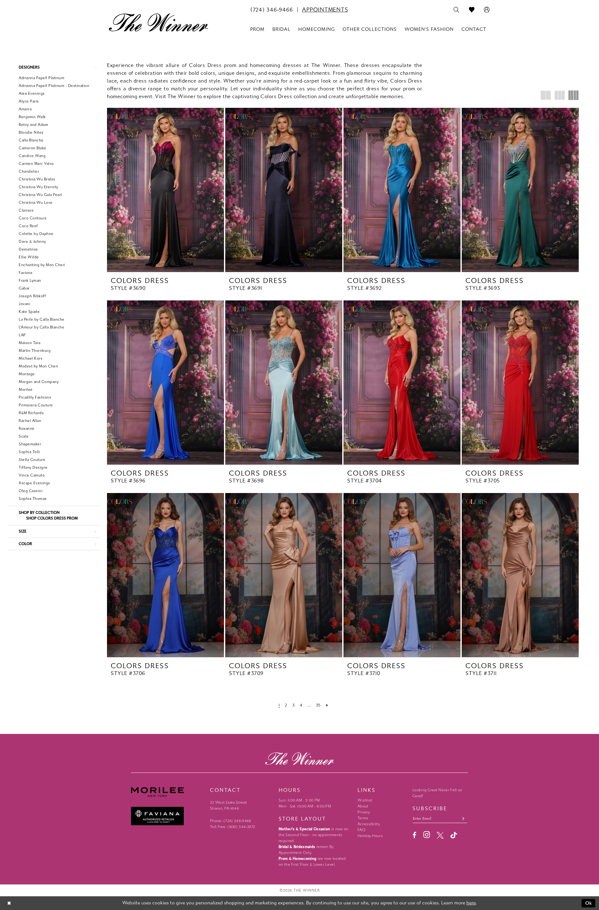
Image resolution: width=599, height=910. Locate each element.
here (471, 903)
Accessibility (369, 824)
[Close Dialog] (9, 903)
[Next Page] (327, 705)
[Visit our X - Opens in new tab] (440, 835)
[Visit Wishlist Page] (472, 10)
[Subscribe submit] (463, 818)
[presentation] (165, 190)
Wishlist (365, 800)
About (363, 806)
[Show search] (456, 10)
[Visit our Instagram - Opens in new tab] (426, 835)
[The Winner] (158, 22)
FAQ (361, 830)
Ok (588, 903)
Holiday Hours (370, 836)
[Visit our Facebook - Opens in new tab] (414, 835)
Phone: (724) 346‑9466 (230, 821)
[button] (486, 10)
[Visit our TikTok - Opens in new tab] (453, 835)
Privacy (364, 812)
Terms (363, 818)
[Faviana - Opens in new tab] (167, 816)
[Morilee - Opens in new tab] (167, 792)
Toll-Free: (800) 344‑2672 (232, 827)
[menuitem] (271, 9)
